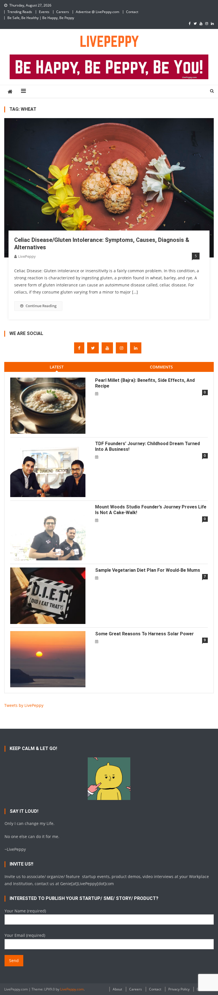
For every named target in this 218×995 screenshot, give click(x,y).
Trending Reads (19, 11)
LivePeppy (27, 256)
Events (44, 11)
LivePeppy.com (72, 989)
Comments (161, 367)
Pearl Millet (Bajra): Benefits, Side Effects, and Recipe (145, 383)
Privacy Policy (179, 989)
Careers (62, 11)
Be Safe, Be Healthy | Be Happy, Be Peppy (40, 17)
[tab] (56, 367)
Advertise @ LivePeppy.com (97, 11)
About (117, 989)
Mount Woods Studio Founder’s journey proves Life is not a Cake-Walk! (150, 509)
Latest (57, 367)
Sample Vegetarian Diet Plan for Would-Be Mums (147, 570)
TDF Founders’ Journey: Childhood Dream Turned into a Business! (147, 446)
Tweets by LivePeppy (23, 705)
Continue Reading (41, 305)
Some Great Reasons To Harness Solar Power (144, 633)
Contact (132, 11)
